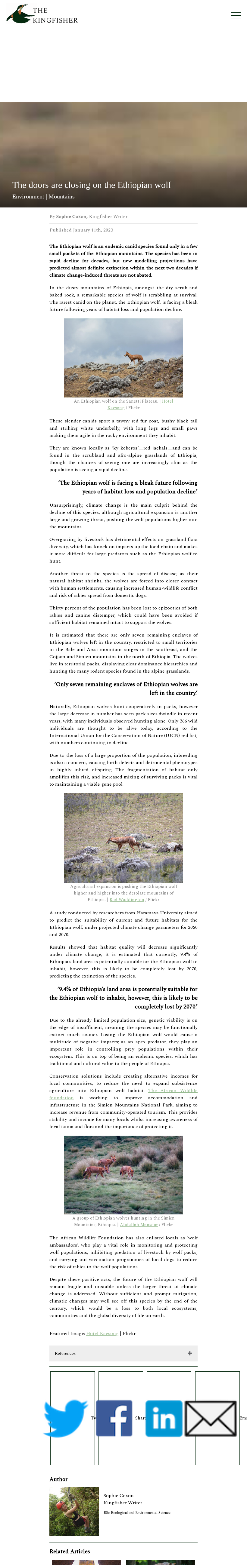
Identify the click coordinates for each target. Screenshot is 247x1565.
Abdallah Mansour (139, 1225)
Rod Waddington (127, 900)
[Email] (217, 1418)
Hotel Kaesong (102, 1333)
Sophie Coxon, (72, 216)
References (65, 1353)
